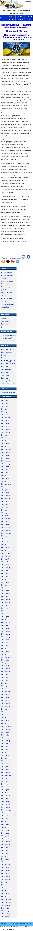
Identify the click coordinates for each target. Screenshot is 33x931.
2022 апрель (5, 547)
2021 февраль (6, 588)
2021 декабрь (5, 559)
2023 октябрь (5, 495)
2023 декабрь (5, 490)
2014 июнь (4, 818)
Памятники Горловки (8, 358)
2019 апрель (5, 651)
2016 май (4, 752)
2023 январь (5, 521)
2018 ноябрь (5, 666)
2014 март (4, 827)
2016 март (4, 758)
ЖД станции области (8, 392)
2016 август (5, 743)
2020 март (4, 619)
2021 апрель (5, 582)
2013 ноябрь (5, 839)
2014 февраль (6, 830)
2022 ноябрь (5, 527)
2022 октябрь (5, 530)
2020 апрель (5, 617)
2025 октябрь (5, 429)
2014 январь (5, 833)
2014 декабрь (5, 801)
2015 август (5, 778)
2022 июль (4, 539)
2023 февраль (6, 518)
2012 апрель (5, 893)
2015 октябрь (5, 772)
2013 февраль (6, 865)
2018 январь (5, 694)
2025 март (4, 446)
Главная (3, 18)
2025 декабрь (5, 423)
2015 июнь (4, 784)
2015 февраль (6, 795)
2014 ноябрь (5, 804)
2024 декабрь (5, 455)
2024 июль (4, 469)
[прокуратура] (16, 55)
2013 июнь (4, 853)
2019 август (5, 640)
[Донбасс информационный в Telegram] (17, 262)
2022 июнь (4, 542)
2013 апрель (5, 859)
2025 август (5, 435)
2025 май (4, 441)
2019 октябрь (5, 634)
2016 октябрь (5, 738)
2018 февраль (6, 692)
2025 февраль (6, 449)
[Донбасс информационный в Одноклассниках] (3, 262)
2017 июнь (4, 715)
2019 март (4, 654)
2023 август (5, 501)
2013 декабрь (5, 836)
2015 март (4, 792)
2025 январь (5, 452)
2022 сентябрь (6, 533)
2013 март (4, 862)
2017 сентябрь (6, 706)
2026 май (4, 409)
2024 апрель (5, 478)
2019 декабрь (5, 628)
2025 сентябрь (6, 432)
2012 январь (5, 902)
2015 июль (4, 781)
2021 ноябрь (5, 562)
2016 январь (5, 764)
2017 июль (4, 712)
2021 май (4, 579)
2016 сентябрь (6, 741)
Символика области (7, 284)
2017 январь (5, 729)
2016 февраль (6, 761)
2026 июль (4, 403)
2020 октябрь (5, 599)
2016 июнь (4, 749)
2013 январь (5, 867)
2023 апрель (5, 513)
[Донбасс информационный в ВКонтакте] (23, 258)
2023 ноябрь (5, 492)
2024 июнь (4, 472)
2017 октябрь (5, 703)
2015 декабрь (5, 766)
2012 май (4, 891)
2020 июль (4, 608)
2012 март (4, 896)
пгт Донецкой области (8, 304)
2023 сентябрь (6, 498)
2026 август (5, 400)
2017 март (4, 723)
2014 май (4, 821)
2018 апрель (5, 686)
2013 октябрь (5, 841)
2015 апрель (5, 790)
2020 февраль (6, 622)
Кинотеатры (5, 321)
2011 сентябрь (6, 914)
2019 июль (4, 642)
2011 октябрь (5, 911)
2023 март (4, 516)
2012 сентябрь (6, 879)
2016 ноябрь (5, 735)
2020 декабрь (5, 593)
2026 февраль (6, 417)
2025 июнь (4, 438)
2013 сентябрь (6, 844)
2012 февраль (6, 899)
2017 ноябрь (5, 700)
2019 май (4, 648)
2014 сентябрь (6, 810)
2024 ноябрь (5, 458)
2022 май (4, 544)
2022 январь (5, 556)
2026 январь (5, 420)
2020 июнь (4, 611)
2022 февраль (6, 553)
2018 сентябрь (6, 671)
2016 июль (4, 746)
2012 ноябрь (5, 873)
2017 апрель (5, 720)
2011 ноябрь (5, 908)
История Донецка (7, 272)
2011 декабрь (5, 905)
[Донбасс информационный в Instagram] (13, 262)
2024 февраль (6, 484)
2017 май (4, 717)
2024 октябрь (5, 461)
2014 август (5, 813)
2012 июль (4, 885)
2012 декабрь (5, 870)
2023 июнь (4, 507)
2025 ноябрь (5, 426)
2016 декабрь (5, 732)
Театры (3, 318)
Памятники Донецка (7, 349)
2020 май (4, 614)
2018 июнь (4, 680)
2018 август (5, 674)
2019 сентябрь (6, 637)
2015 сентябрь (6, 775)
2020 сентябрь (6, 602)
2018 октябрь (5, 668)
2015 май (4, 787)
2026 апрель (5, 412)
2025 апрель (5, 443)
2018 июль (4, 677)
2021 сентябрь (6, 567)
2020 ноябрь (5, 596)
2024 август (5, 467)
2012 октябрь (5, 876)
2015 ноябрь (5, 769)
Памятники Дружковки (8, 361)
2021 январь (5, 591)
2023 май (4, 510)
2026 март (4, 415)
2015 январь (5, 798)
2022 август (5, 536)
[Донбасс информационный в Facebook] (28, 258)
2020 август (5, 605)
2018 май (4, 683)
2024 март (4, 481)
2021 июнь (4, 576)
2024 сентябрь (6, 464)
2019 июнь (4, 645)
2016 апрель (5, 755)
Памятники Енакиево (8, 363)
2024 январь (5, 487)
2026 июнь (4, 406)
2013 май (4, 856)
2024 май (4, 475)
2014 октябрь (5, 807)
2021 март (4, 585)
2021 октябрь (5, 565)
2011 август (5, 916)
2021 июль (4, 573)
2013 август (5, 847)
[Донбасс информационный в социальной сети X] (8, 262)
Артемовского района (8, 384)
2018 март (4, 689)
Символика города (7, 281)
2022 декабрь (5, 524)
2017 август (5, 709)
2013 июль (4, 850)
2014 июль (4, 816)
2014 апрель (5, 824)
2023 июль (4, 504)
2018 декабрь (5, 663)
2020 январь (5, 625)
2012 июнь (4, 888)
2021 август (5, 570)
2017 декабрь (5, 697)
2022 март (4, 550)
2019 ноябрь (5, 631)
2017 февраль (6, 726)
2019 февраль (6, 657)
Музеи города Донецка (8, 335)
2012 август (5, 882)
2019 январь (5, 660)
